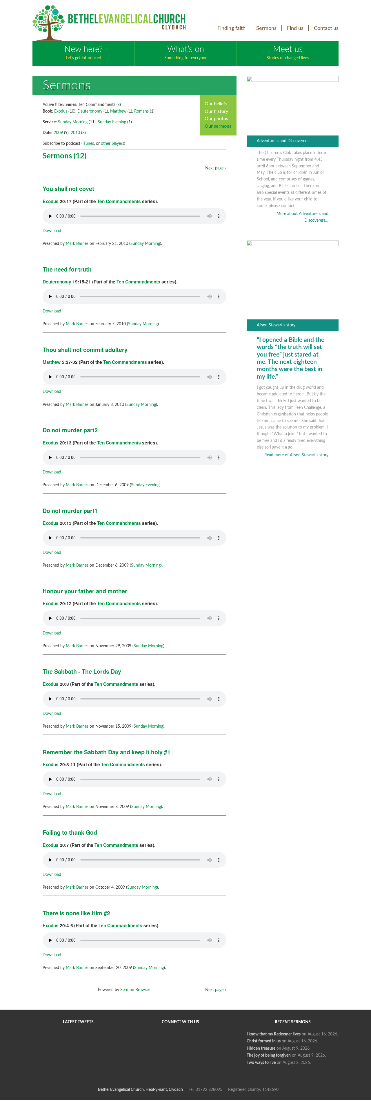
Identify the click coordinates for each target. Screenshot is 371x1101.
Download (52, 231)
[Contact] (179, 1061)
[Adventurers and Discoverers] (293, 81)
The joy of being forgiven (269, 1055)
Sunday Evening (112, 122)
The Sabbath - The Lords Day (82, 671)
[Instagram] (210, 1040)
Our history (216, 111)
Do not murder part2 (70, 430)
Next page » (215, 168)
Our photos (216, 118)
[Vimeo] (189, 1040)
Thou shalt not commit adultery (85, 350)
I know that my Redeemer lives (274, 1034)
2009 (58, 133)
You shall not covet (68, 189)
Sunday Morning (73, 122)
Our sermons (218, 126)
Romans (141, 111)
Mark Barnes (77, 244)
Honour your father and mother (85, 591)
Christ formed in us (264, 1041)
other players (112, 144)
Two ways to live (261, 1063)
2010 (75, 133)
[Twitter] (168, 1040)
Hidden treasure (261, 1048)
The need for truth (67, 269)
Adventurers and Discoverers (282, 141)
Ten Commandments (119, 201)
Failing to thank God (70, 832)
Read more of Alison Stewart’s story (296, 455)
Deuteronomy (89, 111)
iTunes (88, 144)
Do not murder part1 (70, 511)
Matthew (118, 111)
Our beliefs (216, 104)
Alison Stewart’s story (276, 325)
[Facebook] (148, 1040)
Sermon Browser (135, 990)
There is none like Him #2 (76, 913)
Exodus (60, 111)
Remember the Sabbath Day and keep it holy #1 (106, 752)
